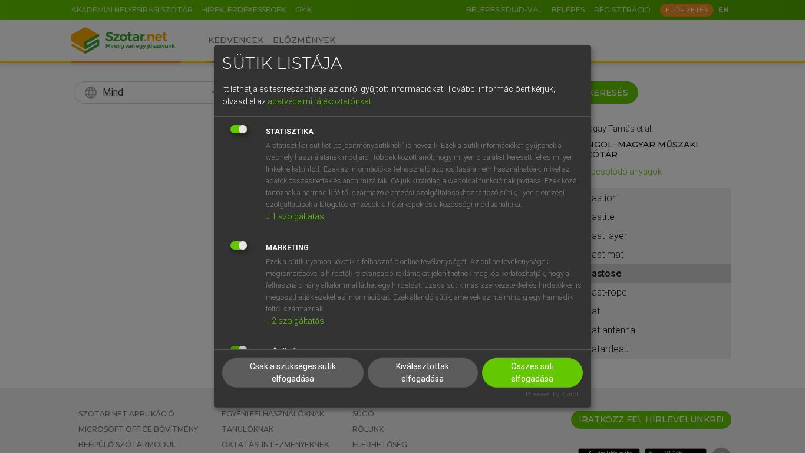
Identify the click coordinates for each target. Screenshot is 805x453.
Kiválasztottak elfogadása (422, 372)
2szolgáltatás (295, 320)
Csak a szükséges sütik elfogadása (293, 372)
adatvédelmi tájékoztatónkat (319, 101)
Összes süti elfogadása (532, 372)
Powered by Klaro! (552, 394)
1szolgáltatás (295, 216)
